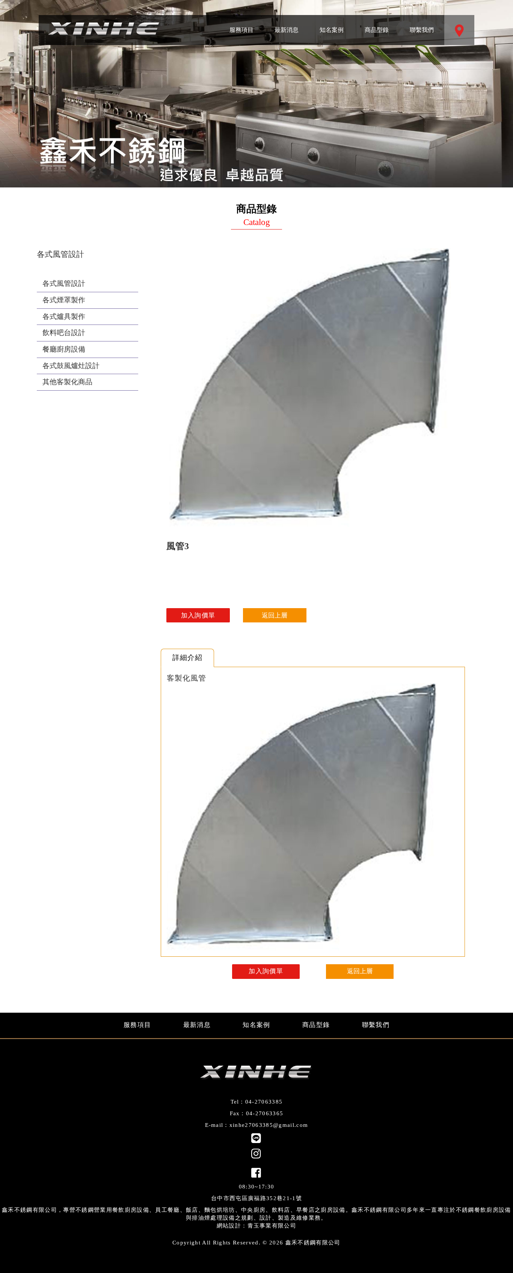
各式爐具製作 (63, 316)
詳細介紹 (187, 657)
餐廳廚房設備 (63, 349)
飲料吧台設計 (63, 333)
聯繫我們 (422, 24)
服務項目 (241, 24)
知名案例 (331, 24)
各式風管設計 (63, 283)
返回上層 (274, 615)
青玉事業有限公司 (272, 1226)
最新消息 (287, 24)
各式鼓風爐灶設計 (71, 366)
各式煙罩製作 (63, 300)
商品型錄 (376, 24)
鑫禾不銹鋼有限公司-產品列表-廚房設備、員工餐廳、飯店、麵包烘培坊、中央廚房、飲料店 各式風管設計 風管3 (104, 30)
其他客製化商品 (67, 382)
